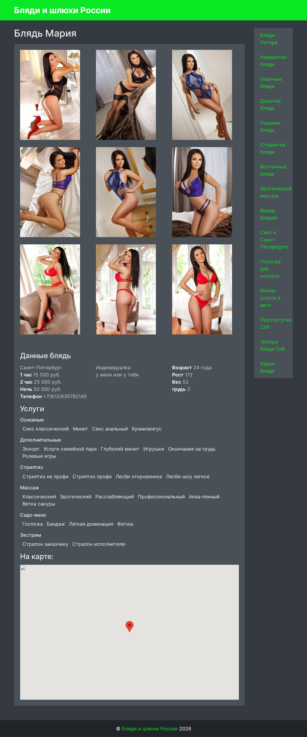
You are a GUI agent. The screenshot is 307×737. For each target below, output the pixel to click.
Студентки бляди (272, 148)
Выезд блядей (268, 214)
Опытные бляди (271, 82)
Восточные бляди (273, 170)
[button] (129, 627)
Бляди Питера (269, 38)
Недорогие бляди (273, 60)
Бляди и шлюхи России (62, 10)
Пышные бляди (270, 126)
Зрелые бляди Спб (272, 345)
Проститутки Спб (276, 323)
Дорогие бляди (270, 104)
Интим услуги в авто (270, 298)
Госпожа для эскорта (270, 268)
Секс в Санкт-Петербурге (274, 239)
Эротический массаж (276, 192)
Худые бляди (267, 367)
